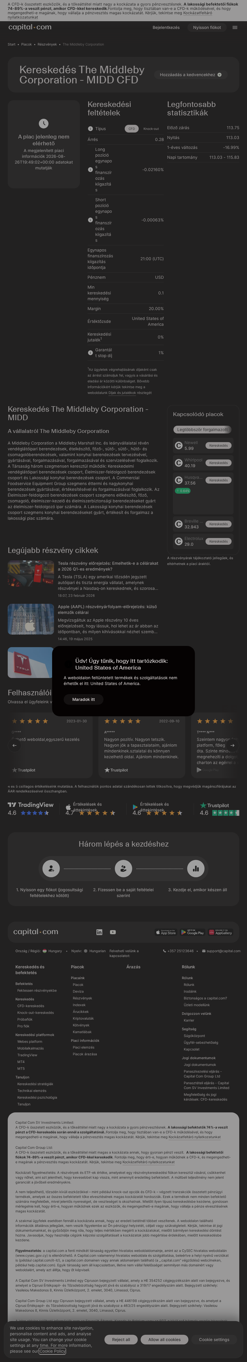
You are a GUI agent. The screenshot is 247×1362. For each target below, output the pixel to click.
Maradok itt (83, 699)
